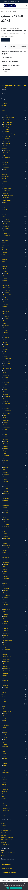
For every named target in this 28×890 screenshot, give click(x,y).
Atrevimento (6, 316)
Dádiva (5, 389)
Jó (2, 694)
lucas (4, 760)
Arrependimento (7, 309)
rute (4, 777)
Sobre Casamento (7, 122)
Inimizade (5, 510)
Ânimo (4, 297)
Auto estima (6, 318)
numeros (5, 770)
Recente (12, 46)
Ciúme (4, 351)
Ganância (5, 472)
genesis (5, 742)
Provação (5, 602)
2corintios (4, 105)
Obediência (6, 562)
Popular (4, 46)
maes (4, 202)
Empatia (5, 434)
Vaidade (4, 812)
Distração (5, 422)
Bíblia (4, 323)
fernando (5, 162)
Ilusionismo (6, 498)
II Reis (3, 261)
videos (3, 815)
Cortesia (5, 384)
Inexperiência (6, 503)
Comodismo (6, 354)
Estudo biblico (6, 808)
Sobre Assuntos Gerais (8, 117)
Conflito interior (7, 368)
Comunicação (6, 361)
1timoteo (5, 713)
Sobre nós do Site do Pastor (8, 837)
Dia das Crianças (7, 188)
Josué (3, 696)
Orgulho (5, 571)
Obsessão (5, 564)
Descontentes (6, 408)
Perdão (5, 583)
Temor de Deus (7, 656)
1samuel (5, 708)
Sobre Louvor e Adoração (9, 134)
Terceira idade (6, 659)
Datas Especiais (6, 178)
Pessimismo (6, 588)
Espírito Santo (5, 245)
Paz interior (6, 581)
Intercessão (6, 514)
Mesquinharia (6, 545)
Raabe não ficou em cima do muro (10, 65)
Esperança (5, 446)
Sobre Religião (6, 143)
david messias (6, 150)
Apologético (6, 219)
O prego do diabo (6, 69)
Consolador (6, 223)
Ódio (4, 566)
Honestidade (6, 488)
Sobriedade (6, 645)
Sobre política (6, 138)
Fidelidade (5, 467)
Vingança (5, 687)
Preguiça (5, 592)
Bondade (5, 330)
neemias (5, 768)
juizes (3, 699)
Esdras (3, 242)
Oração (5, 569)
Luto (4, 531)
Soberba (5, 642)
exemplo (5, 458)
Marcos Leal (6, 167)
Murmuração (6, 557)
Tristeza (5, 675)
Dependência (6, 396)
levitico (5, 758)
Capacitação (6, 337)
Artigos (3, 110)
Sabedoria (5, 626)
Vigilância (5, 685)
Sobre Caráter (6, 119)
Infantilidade (6, 505)
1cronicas (4, 103)
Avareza (5, 320)
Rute (3, 796)
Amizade (5, 280)
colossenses (6, 725)
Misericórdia (6, 548)
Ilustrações (4, 266)
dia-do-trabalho (7, 200)
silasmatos (5, 171)
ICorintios (5, 746)
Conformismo (6, 370)
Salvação (5, 630)
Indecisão (5, 500)
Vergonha (5, 680)
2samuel (4, 108)
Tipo (3, 803)
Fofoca (5, 469)
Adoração (5, 273)
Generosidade (6, 474)
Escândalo (5, 441)
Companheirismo (7, 358)
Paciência (5, 576)
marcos (5, 763)
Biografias (3, 825)
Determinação (6, 413)
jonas (4, 753)
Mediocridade (6, 538)
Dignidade (5, 417)
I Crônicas (4, 252)
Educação (5, 429)
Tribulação (5, 673)
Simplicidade (6, 637)
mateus (5, 765)
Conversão (6, 380)
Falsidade (5, 460)
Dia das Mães (6, 190)
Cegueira (5, 349)
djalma (4, 155)
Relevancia (5, 614)
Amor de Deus (6, 290)
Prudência (5, 607)
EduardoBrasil (6, 157)
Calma (4, 335)
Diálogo (5, 415)
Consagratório (6, 221)
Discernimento (6, 420)
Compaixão (6, 356)
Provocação (6, 604)
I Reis (3, 254)
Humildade (5, 491)
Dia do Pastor (6, 193)
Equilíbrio (5, 439)
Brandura (5, 332)
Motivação (5, 555)
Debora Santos (7, 153)
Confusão (5, 373)
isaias (4, 749)
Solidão (5, 647)
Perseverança (6, 585)
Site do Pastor (5, 28)
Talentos (5, 652)
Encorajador (6, 231)
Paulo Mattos (5, 789)
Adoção (5, 271)
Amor (4, 283)
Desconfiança (6, 403)
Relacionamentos (7, 611)
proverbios (6, 772)
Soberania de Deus (7, 640)
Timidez (5, 663)
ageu (4, 720)
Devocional (6, 226)
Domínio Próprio (7, 425)
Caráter (5, 339)
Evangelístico (6, 235)
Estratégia (5, 448)
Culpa (4, 387)
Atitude (5, 313)
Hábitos (5, 484)
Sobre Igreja (6, 131)
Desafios (5, 115)
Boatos (5, 328)
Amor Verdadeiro (7, 294)
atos (4, 723)
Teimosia (5, 654)
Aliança (5, 278)
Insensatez (5, 512)
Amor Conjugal (6, 287)
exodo (4, 734)
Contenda (5, 377)
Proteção (5, 600)
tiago (4, 782)
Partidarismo (6, 578)
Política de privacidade (16, 887)
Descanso (5, 401)
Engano (5, 436)
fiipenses (5, 737)
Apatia (4, 302)
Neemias (4, 784)
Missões (5, 550)
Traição (5, 666)
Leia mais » (6, 40)
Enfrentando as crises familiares (13, 30)
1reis (4, 706)
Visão (4, 689)
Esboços (4, 216)
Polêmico (5, 240)
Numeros (4, 786)
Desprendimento (7, 410)
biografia (5, 805)
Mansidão (5, 536)
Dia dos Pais (6, 197)
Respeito (5, 623)
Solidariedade (6, 649)
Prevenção (5, 597)
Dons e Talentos (7, 427)
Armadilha (5, 306)
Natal (4, 207)
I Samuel (4, 257)
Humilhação (6, 493)
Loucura (5, 529)
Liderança (5, 522)
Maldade (5, 533)
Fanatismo (5, 462)
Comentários (22, 46)
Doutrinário (6, 228)
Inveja (4, 517)
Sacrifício (5, 628)
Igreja (4, 496)
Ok (8, 887)
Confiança (5, 365)
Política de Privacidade (6, 839)
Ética (4, 453)
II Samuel (4, 264)
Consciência (6, 375)
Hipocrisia (5, 486)
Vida (4, 682)
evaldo (4, 160)
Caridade (5, 344)
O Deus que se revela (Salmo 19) (11, 1)
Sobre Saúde (6, 145)
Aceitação (5, 268)
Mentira (5, 543)
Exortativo (5, 238)
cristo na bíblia (5, 176)
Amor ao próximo (7, 285)
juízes (4, 756)
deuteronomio (6, 730)
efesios (5, 732)
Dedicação (5, 394)
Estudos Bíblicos (6, 249)
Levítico (4, 701)
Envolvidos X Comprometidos (9, 61)
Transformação (7, 671)
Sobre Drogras (6, 127)
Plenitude (5, 590)
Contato (3, 855)
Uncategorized (5, 810)
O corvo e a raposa (6, 57)
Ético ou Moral (6, 233)
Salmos (4, 798)
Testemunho (6, 661)
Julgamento (6, 519)
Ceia (4, 112)
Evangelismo (6, 455)
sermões (4, 801)
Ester (3, 247)
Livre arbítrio (6, 526)
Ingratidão (5, 507)
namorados (6, 205)
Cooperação (6, 382)
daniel (4, 727)
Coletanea (4, 174)
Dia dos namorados (8, 195)
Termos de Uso (4, 842)
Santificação (6, 633)
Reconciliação (6, 609)
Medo (4, 540)
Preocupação (6, 595)
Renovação (6, 619)
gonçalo (5, 164)
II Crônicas (4, 259)
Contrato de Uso (5, 844)
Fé (3, 465)
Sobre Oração (6, 136)
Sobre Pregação (7, 141)
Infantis (4, 692)
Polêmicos (4, 791)
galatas (5, 739)
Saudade (5, 635)
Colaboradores (5, 148)
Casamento (6, 346)
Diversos (4, 214)
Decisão (5, 391)
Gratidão (5, 479)
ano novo (5, 181)
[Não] (26, 886)
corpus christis (6, 186)
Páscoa (5, 209)
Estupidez (5, 451)
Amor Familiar (6, 292)
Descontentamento (8, 406)
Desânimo (5, 399)
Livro (3, 704)
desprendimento (6, 212)
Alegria (5, 276)
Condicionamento (7, 363)
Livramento (6, 524)
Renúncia (5, 621)
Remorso (5, 616)
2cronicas (5, 715)
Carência (5, 342)
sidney (4, 169)
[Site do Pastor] (10, 5)
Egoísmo (5, 432)
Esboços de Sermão (6, 830)
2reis (4, 718)
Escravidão (6, 443)
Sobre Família (6, 129)
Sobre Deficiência (7, 124)
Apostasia (5, 304)
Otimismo (5, 574)
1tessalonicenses (7, 711)
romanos (5, 775)
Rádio (3, 793)
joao (4, 751)
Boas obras (6, 325)
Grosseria (5, 481)
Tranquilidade (6, 668)
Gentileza (5, 477)
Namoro (5, 559)
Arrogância (6, 311)
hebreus (5, 744)
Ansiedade (5, 299)
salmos (5, 779)
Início (3, 11)
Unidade (5, 678)
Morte (4, 552)
